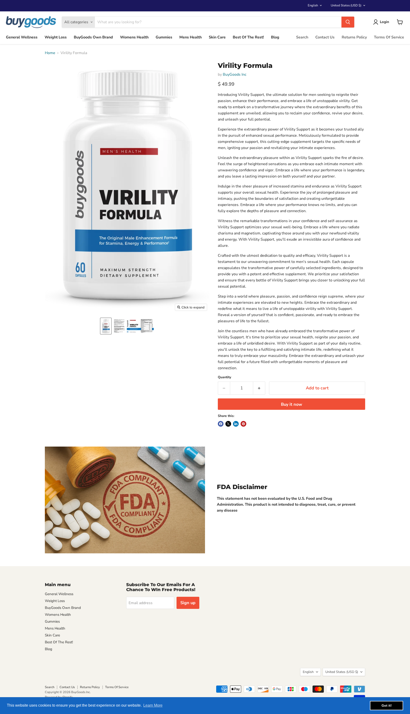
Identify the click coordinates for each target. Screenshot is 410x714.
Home (50, 53)
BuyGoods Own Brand (93, 37)
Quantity (224, 377)
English (313, 5)
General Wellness (21, 37)
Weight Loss (56, 37)
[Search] (347, 22)
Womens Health (134, 37)
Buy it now (291, 404)
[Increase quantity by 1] (259, 388)
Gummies (164, 37)
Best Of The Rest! (248, 37)
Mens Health (190, 37)
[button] (105, 326)
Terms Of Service (389, 37)
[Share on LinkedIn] (236, 424)
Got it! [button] (387, 705)
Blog (275, 37)
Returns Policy (354, 37)
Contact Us (325, 37)
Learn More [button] (153, 705)
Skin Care (217, 37)
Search (302, 37)
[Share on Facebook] (221, 424)
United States (346, 5)
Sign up (188, 603)
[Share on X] (228, 424)
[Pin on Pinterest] (243, 424)
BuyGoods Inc (234, 74)
